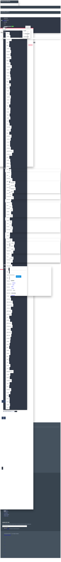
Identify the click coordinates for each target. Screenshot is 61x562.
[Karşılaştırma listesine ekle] (5, 401)
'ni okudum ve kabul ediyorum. (12, 528)
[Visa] (4, 537)
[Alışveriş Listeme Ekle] (3, 401)
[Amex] (4, 544)
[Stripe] (4, 555)
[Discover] (4, 548)
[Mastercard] (4, 541)
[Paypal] (4, 552)
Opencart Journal (7, 534)
